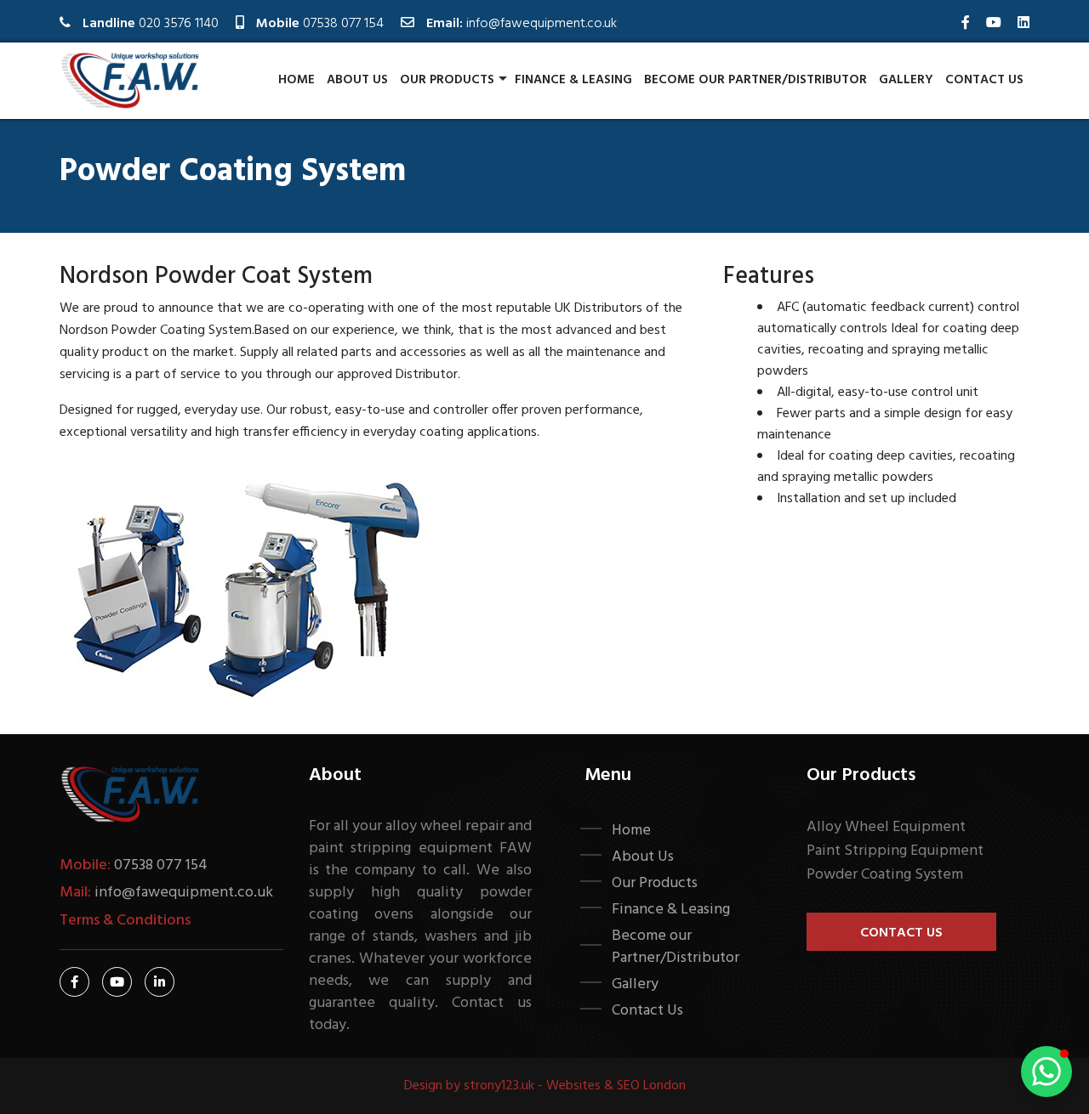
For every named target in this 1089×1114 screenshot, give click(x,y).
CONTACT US (901, 933)
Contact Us (984, 80)
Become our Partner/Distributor (755, 80)
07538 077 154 (343, 24)
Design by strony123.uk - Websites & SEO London (545, 1086)
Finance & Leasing (573, 80)
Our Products (447, 80)
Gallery (906, 80)
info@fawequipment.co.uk (541, 24)
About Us (357, 80)
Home (296, 80)
